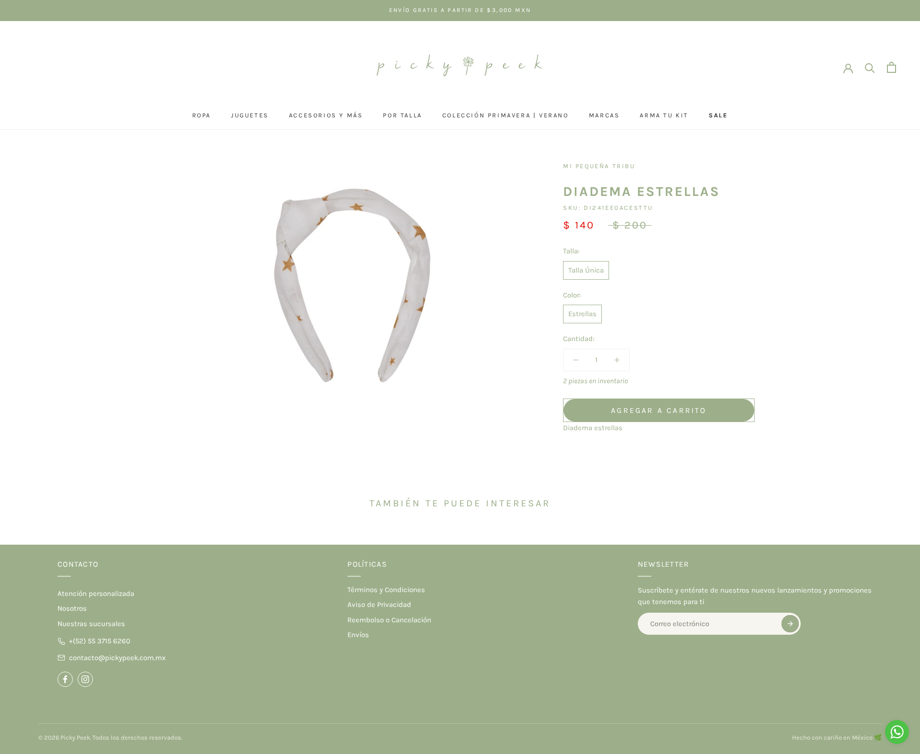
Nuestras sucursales (91, 623)
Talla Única (586, 270)
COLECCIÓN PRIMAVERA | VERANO (505, 115)
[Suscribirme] (790, 623)
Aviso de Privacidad (379, 604)
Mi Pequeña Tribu (599, 166)
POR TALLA (402, 115)
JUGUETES (250, 115)
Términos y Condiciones (386, 589)
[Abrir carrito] (891, 67)
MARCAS (604, 115)
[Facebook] (65, 679)
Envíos (358, 634)
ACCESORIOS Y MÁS (326, 115)
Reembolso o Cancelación (389, 620)
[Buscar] (870, 67)
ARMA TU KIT (664, 115)
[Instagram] (85, 679)
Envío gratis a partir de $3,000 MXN (460, 10)
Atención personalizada (96, 593)
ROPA (201, 115)
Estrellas (582, 313)
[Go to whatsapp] (897, 732)
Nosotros (72, 608)
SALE (718, 115)
